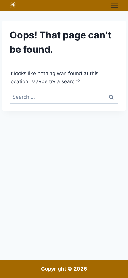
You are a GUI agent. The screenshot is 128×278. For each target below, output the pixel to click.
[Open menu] (114, 5)
